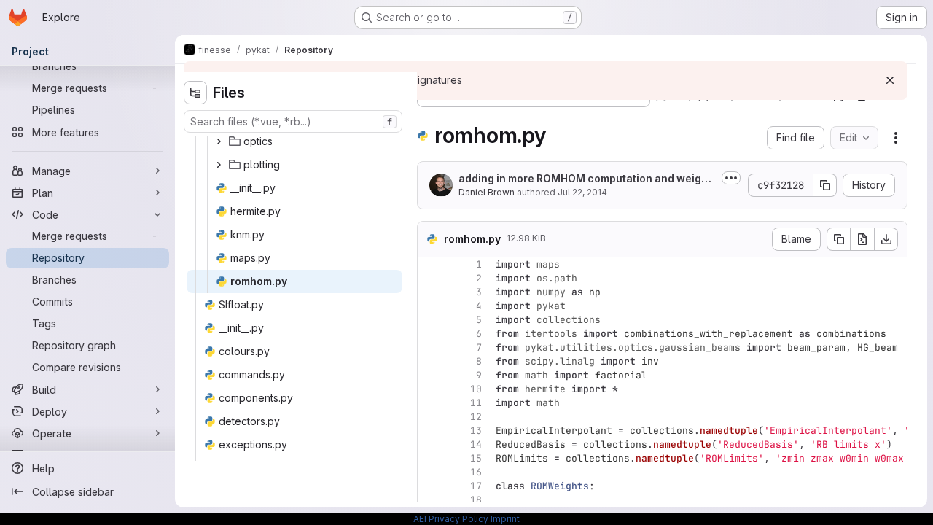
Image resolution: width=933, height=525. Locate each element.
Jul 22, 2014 (582, 192)
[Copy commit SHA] (825, 185)
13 (476, 430)
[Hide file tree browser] (195, 92)
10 (476, 389)
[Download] (886, 239)
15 (476, 458)
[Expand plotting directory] (218, 165)
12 (476, 417)
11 (476, 403)
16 (476, 472)
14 (476, 444)
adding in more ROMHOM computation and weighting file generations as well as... (586, 179)
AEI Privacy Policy (450, 518)
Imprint (505, 518)
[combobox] (293, 121)
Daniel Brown (486, 192)
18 (476, 500)
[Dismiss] (890, 80)
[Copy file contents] (838, 239)
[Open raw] (862, 239)
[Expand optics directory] (218, 141)
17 (476, 486)
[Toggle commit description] (731, 177)
